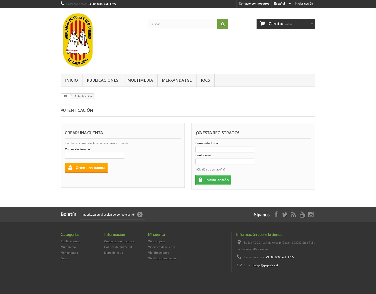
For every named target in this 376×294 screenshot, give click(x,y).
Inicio (71, 80)
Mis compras (156, 241)
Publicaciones (102, 80)
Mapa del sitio (113, 252)
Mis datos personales (162, 258)
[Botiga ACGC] (101, 40)
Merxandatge (177, 80)
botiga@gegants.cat (265, 265)
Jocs (205, 80)
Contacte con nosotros (254, 3)
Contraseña (203, 155)
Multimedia (140, 80)
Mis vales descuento (161, 247)
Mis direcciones (158, 252)
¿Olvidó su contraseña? (210, 169)
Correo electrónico (77, 149)
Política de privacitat (118, 247)
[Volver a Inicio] (65, 96)
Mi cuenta (156, 234)
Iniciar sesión (304, 3)
